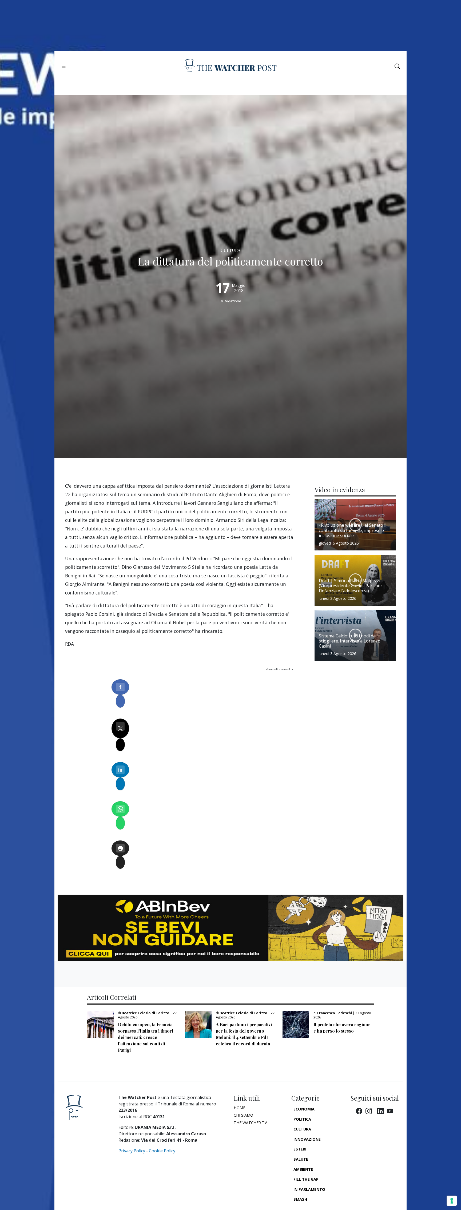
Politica (302, 1119)
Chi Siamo (243, 1115)
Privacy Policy (131, 1151)
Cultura (302, 1129)
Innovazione (307, 1139)
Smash (300, 1199)
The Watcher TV (250, 1122)
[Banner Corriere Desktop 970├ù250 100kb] (230, 927)
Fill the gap (306, 1179)
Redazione (232, 301)
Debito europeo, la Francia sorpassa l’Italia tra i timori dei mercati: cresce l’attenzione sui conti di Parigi (145, 1037)
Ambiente (303, 1169)
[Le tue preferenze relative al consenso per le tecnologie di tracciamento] (452, 1201)
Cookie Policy (162, 1151)
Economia (304, 1109)
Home (239, 1107)
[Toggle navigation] (64, 66)
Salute (300, 1159)
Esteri (299, 1149)
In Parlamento (309, 1189)
